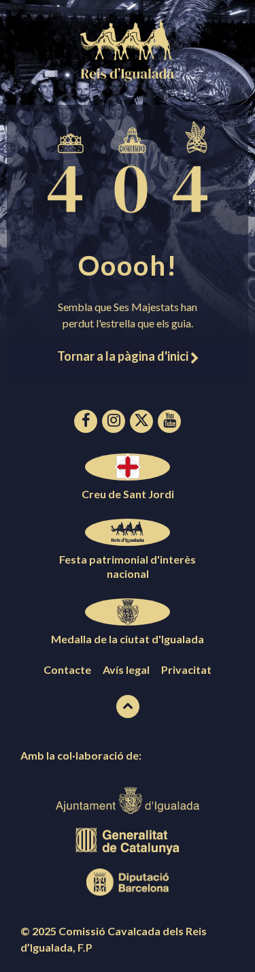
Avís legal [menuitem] (126, 669)
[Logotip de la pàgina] (127, 77)
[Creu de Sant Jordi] (127, 467)
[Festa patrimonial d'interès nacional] (127, 532)
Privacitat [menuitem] (186, 669)
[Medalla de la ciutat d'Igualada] (127, 612)
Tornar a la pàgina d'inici (123, 356)
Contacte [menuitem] (67, 669)
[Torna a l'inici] (127, 706)
